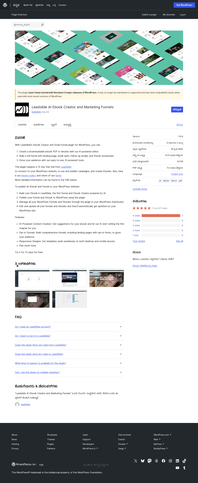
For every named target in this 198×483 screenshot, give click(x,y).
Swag (122, 448)
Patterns (51, 448)
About (14, 435)
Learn (85, 435)
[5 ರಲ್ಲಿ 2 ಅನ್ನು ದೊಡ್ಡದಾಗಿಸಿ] (83, 272)
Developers (88, 444)
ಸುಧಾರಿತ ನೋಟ (140, 189)
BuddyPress (161, 448)
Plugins (50, 444)
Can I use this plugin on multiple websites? (37, 372)
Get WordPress (184, 5)
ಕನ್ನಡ (41, 464)
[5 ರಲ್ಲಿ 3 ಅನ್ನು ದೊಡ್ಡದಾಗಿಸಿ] (120, 272)
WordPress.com (162, 435)
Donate (123, 444)
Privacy (15, 448)
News (14, 439)
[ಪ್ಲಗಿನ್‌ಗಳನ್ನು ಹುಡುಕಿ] (42, 25)
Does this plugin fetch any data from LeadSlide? (40, 345)
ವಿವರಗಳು (22, 124)
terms (58, 175)
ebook (166, 181)
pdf (180, 181)
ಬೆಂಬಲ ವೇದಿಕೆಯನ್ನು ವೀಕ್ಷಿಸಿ (145, 265)
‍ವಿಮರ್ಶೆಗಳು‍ (38, 124)
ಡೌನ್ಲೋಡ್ (177, 109)
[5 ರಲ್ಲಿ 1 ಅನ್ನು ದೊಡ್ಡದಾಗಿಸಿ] (45, 272)
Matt (157, 439)
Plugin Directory (19, 14)
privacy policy (28, 175)
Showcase (52, 435)
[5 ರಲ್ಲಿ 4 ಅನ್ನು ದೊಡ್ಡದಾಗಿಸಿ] (45, 293)
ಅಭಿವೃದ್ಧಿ (67, 124)
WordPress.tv (90, 448)
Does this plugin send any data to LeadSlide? (39, 354)
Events (121, 439)
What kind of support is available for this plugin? (40, 363)
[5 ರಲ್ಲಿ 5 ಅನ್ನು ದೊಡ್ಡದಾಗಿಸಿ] (83, 293)
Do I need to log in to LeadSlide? (32, 336)
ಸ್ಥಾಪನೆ (54, 124)
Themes (51, 439)
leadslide (36, 111)
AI (160, 181)
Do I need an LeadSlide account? (33, 326)
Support (86, 439)
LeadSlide (66, 166)
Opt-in (174, 181)
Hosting (15, 444)
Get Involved (124, 435)
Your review (139, 241)
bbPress (159, 444)
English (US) (177, 174)
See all (179, 241)
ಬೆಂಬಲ (179, 124)
